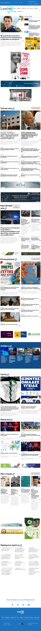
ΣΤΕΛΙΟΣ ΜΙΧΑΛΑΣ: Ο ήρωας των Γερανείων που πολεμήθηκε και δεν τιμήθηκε (36, 358)
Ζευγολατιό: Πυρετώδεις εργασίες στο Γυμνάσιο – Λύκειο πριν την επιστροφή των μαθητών (35, 220)
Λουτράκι (2, 33)
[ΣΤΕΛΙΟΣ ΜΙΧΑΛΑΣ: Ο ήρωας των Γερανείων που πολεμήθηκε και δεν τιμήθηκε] (36, 351)
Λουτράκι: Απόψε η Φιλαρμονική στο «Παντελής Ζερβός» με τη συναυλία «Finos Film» (9, 309)
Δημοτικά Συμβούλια (35, 236)
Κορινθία (30, 24)
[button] (39, 10)
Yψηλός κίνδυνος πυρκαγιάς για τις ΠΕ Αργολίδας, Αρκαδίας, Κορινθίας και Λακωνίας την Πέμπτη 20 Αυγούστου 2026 (30, 169)
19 (23, 361)
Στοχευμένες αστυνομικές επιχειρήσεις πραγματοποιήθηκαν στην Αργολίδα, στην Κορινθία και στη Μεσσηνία (10, 231)
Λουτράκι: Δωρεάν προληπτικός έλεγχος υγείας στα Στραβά (28, 407)
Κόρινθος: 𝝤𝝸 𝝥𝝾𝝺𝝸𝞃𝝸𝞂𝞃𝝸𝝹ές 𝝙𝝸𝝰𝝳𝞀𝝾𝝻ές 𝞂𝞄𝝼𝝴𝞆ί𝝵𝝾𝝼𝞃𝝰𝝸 (4, 491)
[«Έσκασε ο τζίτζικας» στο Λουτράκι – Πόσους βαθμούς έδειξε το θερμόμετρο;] (30, 273)
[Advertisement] (30, 323)
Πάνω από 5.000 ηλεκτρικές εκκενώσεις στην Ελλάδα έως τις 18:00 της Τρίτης (29, 299)
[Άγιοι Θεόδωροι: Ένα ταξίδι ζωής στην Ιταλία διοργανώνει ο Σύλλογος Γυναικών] (10, 273)
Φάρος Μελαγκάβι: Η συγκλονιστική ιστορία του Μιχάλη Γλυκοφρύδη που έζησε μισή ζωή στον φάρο (35, 494)
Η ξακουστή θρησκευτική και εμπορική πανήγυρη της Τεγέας (14, 492)
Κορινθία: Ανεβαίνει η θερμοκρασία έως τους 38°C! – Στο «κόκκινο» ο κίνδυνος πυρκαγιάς (34, 34)
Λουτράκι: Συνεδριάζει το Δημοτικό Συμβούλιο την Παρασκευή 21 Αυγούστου (30, 305)
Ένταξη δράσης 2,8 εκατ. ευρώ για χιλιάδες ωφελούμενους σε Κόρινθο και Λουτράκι (9, 175)
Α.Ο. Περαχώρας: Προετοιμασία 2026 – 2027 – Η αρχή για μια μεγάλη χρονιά (30, 311)
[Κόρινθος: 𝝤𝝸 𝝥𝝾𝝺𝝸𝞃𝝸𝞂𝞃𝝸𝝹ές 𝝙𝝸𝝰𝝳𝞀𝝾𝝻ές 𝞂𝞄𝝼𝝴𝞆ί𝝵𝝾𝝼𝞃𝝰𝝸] (5, 481)
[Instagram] (19, 3)
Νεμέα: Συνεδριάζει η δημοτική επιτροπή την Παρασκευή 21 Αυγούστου (35, 238)
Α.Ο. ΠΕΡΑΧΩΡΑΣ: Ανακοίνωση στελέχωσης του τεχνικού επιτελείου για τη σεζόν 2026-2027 (30, 455)
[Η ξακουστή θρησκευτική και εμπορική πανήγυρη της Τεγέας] (15, 481)
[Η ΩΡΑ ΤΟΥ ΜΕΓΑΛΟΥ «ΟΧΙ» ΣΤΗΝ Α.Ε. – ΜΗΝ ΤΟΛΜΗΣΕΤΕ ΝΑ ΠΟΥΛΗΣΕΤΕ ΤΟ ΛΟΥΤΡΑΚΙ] (20, 351)
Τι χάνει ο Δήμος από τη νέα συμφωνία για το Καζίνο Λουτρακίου (9, 169)
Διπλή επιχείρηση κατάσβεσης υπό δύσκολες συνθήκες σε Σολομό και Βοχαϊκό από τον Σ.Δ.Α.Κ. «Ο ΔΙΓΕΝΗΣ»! (35, 247)
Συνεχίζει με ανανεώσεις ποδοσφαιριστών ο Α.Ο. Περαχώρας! (9, 435)
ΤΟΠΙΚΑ (30, 31)
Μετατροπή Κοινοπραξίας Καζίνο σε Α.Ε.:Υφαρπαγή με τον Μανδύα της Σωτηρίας (11, 37)
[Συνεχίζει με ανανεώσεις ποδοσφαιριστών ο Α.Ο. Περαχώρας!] (10, 426)
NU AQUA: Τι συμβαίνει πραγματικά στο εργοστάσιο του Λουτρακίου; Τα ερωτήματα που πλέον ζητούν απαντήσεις (4, 359)
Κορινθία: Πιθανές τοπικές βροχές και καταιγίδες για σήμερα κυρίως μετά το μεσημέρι (25, 239)
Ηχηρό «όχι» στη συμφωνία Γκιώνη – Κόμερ (9, 324)
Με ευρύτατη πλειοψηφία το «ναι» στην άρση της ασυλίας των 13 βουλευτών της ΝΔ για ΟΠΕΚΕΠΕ (6, 572)
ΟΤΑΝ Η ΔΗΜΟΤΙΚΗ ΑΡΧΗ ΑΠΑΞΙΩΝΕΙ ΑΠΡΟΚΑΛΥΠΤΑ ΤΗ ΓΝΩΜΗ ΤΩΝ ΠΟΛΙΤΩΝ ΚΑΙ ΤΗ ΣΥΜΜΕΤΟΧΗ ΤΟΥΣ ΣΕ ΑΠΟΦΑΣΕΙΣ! (29, 135)
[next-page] (39, 366)
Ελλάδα (22, 297)
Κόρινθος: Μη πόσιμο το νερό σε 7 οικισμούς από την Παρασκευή (10, 162)
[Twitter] (17, 3)
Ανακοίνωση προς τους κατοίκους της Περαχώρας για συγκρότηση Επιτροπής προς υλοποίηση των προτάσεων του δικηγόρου (28, 359)
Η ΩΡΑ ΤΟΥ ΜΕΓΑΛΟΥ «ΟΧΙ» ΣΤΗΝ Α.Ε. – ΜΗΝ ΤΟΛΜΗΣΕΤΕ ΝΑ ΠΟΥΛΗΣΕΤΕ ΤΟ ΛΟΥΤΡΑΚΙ (20, 358)
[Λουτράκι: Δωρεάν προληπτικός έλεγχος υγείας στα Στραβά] (30, 390)
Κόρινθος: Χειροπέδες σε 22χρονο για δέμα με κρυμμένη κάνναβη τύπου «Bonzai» (9, 149)
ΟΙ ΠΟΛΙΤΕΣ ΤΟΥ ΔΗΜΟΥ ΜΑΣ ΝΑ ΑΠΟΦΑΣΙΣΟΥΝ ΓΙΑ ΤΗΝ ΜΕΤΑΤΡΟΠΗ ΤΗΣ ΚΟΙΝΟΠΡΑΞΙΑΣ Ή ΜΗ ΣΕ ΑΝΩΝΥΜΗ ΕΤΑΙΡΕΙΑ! (12, 359)
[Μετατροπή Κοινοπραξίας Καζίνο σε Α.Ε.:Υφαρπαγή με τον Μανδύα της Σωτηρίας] (11, 24)
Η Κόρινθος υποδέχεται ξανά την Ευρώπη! (8, 453)
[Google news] (22, 3)
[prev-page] (1, 366)
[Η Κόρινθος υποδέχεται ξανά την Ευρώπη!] (10, 445)
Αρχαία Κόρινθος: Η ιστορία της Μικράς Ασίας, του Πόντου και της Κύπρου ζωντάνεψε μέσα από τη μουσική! (34, 27)
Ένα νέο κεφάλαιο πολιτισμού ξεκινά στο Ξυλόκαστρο (25, 491)
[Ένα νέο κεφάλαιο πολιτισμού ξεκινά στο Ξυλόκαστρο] (25, 481)
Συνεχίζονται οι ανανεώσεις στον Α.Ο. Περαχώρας (34, 21)
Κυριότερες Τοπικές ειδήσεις (6, 131)
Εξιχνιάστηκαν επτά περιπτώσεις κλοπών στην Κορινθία (30, 175)
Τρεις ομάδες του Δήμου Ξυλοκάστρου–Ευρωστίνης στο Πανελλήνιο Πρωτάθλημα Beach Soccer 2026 (30, 435)
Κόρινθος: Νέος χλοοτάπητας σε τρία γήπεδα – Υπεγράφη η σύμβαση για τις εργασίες (30, 157)
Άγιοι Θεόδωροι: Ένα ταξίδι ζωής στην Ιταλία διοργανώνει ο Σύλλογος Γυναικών (9, 288)
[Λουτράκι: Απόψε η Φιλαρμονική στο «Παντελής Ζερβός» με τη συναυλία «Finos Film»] (10, 301)
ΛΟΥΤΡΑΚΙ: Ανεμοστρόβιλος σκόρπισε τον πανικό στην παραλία (34, 564)
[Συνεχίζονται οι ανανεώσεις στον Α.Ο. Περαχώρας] (26, 19)
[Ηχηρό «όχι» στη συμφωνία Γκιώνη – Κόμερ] (10, 317)
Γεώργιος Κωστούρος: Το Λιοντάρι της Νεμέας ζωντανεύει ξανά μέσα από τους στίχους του (25, 247)
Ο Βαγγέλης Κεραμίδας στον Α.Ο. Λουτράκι (29, 316)
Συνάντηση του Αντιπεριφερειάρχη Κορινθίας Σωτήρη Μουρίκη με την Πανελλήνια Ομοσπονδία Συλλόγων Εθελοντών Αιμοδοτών (25, 222)
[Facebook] (15, 3)
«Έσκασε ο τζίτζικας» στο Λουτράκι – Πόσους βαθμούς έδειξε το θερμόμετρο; (30, 288)
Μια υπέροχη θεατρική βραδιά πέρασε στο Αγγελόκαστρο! (9, 157)
